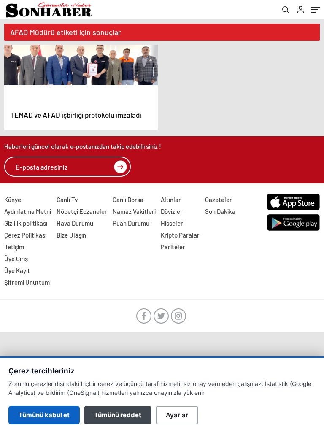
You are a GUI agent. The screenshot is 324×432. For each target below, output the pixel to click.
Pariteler (173, 247)
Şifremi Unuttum (27, 282)
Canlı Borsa (128, 199)
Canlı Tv (67, 199)
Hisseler (172, 223)
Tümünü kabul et (44, 415)
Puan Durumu (131, 223)
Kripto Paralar (180, 235)
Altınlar (171, 199)
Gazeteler (218, 199)
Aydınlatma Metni (27, 211)
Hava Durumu (75, 223)
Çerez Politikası (25, 235)
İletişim (14, 247)
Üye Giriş (16, 258)
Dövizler (172, 211)
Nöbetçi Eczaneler (82, 211)
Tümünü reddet (117, 415)
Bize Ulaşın (71, 235)
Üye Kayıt (17, 270)
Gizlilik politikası (25, 223)
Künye (12, 199)
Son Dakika (220, 211)
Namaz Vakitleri (134, 211)
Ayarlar (177, 415)
